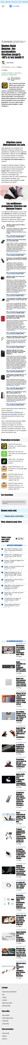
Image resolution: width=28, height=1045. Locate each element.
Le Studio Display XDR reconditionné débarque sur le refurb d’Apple (21, 853)
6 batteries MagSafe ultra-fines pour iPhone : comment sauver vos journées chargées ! (21, 799)
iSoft (3, 994)
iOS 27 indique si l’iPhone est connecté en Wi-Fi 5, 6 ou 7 (12, 605)
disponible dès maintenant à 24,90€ (16, 273)
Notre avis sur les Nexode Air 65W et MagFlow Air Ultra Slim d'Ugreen (21, 920)
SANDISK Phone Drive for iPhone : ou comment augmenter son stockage (21, 870)
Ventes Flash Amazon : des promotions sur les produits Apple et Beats (17, 468)
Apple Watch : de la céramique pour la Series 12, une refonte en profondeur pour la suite (13, 587)
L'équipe (4, 997)
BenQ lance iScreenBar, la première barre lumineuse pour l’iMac (20, 650)
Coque (4, 73)
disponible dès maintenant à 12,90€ (16, 236)
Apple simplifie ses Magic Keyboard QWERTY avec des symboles (21, 666)
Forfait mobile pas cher (7, 1018)
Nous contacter (5, 1015)
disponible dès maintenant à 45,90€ (16, 312)
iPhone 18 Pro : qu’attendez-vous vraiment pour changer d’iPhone (13, 555)
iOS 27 (20, 1)
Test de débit (5, 1020)
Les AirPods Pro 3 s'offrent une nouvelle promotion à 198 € (12, 599)
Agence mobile (5, 1033)
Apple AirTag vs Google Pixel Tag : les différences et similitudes (21, 732)
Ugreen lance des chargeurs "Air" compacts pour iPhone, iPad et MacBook (21, 969)
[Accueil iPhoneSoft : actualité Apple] (2, 41)
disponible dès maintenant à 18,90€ (16, 295)
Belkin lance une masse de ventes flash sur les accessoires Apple (17, 453)
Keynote (2, 1)
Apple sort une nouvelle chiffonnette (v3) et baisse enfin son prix (21, 682)
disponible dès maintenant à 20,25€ (16, 347)
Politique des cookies (7, 1002)
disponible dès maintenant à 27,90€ (16, 254)
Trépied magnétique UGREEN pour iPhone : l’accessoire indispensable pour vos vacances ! (21, 835)
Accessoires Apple (8, 41)
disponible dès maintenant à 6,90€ (16, 388)
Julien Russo (9, 62)
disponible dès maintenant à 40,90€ (16, 371)
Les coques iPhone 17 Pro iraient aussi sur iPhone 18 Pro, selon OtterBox (21, 716)
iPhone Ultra (8, 1)
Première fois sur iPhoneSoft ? (9, 991)
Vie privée (4, 1000)
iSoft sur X (4, 1038)
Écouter (5, 70)
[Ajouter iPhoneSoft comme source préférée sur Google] (14, 79)
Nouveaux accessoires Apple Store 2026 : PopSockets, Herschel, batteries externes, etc (20, 901)
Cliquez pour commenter (14, 516)
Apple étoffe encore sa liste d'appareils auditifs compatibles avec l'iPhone (21, 779)
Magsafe (5, 75)
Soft (15, 6)
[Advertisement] (14, 23)
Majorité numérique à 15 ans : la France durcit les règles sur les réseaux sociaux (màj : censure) (13, 574)
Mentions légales (6, 1005)
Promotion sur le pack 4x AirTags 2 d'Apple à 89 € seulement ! (21, 763)
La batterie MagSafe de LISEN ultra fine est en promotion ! (20, 748)
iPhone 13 (11, 73)
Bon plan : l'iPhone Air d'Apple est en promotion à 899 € (14, 561)
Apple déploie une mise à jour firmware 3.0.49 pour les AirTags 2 (21, 936)
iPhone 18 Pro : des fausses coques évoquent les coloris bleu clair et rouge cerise (21, 698)
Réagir (19, 67)
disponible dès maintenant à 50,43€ (16, 333)
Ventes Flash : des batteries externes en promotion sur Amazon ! (16, 461)
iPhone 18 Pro (15, 1)
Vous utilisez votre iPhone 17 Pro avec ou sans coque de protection (13, 549)
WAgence (4, 1036)
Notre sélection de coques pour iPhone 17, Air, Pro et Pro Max (21, 817)
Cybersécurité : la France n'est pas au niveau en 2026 (13, 580)
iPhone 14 (18, 73)
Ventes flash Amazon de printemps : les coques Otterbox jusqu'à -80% (17, 446)
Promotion (13, 75)
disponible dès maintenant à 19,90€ (16, 404)
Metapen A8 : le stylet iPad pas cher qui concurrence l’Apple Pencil (21, 952)
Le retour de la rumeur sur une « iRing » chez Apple (21, 885)
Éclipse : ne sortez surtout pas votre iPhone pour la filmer (14, 567)
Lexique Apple (5, 1023)
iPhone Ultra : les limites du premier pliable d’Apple (13, 593)
